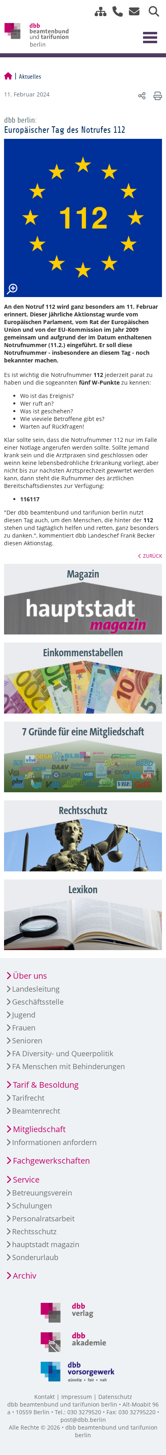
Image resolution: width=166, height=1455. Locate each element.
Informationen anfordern (54, 1142)
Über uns (30, 975)
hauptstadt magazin (45, 1244)
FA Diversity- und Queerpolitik (62, 1053)
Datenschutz (115, 1397)
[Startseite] (8, 76)
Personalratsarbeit (43, 1218)
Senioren (27, 1040)
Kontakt (44, 1397)
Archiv (24, 1275)
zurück (152, 556)
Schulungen (32, 1205)
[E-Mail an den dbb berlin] (132, 11)
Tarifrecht (28, 1098)
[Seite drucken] (156, 95)
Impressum (76, 1397)
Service (26, 1179)
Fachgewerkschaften (51, 1160)
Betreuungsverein (42, 1192)
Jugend (23, 1015)
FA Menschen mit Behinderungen (68, 1066)
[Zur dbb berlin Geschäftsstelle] (114, 11)
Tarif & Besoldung (46, 1084)
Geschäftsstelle (38, 1002)
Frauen (23, 1027)
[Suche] (151, 11)
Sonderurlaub (35, 1257)
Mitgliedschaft (39, 1129)
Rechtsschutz (34, 1231)
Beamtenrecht (36, 1111)
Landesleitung (36, 989)
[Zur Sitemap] (97, 11)
